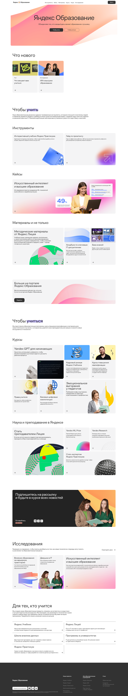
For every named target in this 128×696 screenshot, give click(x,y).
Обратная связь (107, 680)
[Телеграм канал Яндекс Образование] (32, 688)
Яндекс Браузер (87, 680)
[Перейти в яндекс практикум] (62, 652)
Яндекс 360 (86, 683)
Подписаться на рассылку (20, 688)
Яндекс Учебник (67, 680)
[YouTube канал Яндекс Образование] (29, 688)
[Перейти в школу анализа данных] (62, 641)
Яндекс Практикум (68, 685)
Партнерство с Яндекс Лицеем (87, 688)
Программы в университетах (67, 691)
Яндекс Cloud (86, 685)
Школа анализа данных (69, 688)
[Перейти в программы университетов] (115, 641)
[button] (112, 2)
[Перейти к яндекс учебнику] (62, 630)
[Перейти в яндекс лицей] (115, 630)
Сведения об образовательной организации (108, 684)
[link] (25, 77)
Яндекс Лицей (67, 683)
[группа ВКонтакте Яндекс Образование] (36, 688)
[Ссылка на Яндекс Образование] (35, 681)
